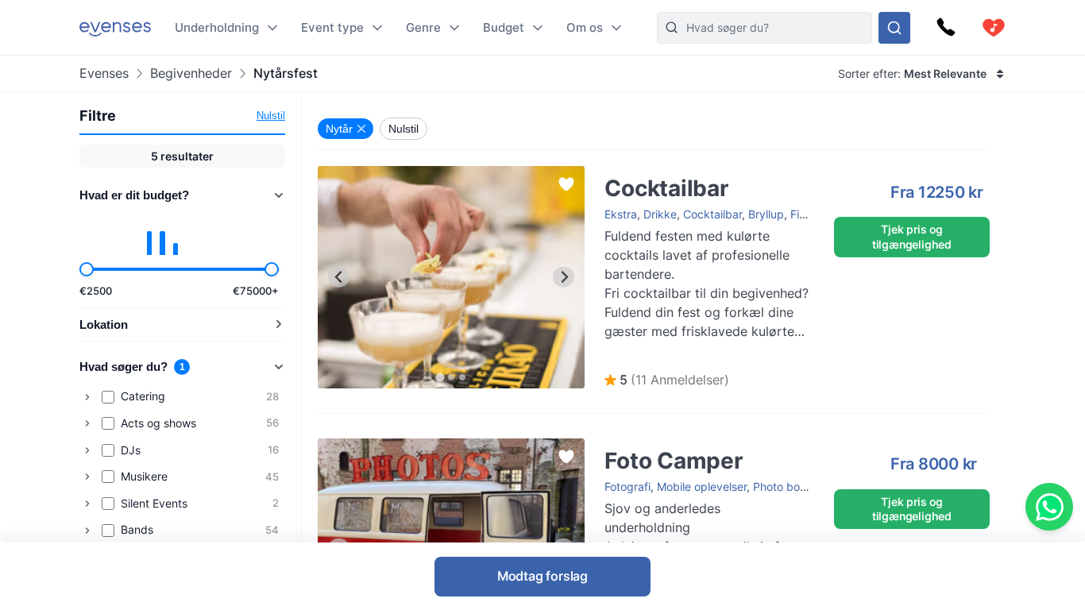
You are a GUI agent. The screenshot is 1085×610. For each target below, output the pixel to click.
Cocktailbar (347, 173)
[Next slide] (563, 277)
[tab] (440, 377)
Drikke (660, 214)
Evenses (104, 73)
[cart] (994, 28)
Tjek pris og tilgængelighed (912, 236)
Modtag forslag (542, 576)
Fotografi (627, 486)
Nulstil (271, 116)
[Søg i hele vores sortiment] (894, 28)
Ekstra (620, 214)
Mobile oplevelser (702, 486)
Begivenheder (191, 73)
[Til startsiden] (115, 27)
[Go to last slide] (338, 277)
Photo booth (785, 486)
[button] (666, 380)
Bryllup (766, 214)
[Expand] (87, 397)
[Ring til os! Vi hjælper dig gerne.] (946, 28)
